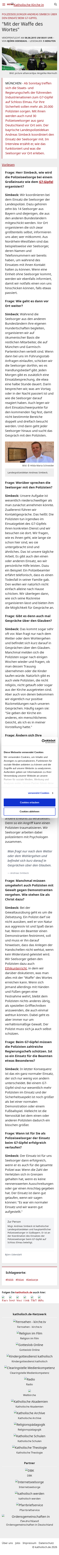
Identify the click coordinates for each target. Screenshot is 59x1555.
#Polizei (20, 1279)
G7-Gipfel (46, 182)
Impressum (29, 1543)
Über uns (7, 1543)
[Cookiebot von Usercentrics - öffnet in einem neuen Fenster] (42, 741)
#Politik (9, 1279)
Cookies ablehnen (29, 811)
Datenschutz (46, 1543)
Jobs (17, 1543)
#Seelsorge (32, 1279)
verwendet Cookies (38, 793)
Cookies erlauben (29, 802)
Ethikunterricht (16, 968)
